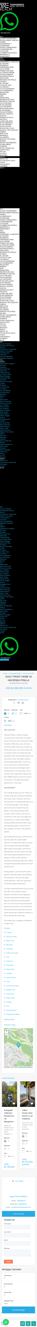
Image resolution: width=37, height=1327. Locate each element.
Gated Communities (8, 47)
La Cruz (3, 153)
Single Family (10, 998)
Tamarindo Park (7, 67)
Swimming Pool (11, 1010)
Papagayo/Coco (6, 117)
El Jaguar (4, 83)
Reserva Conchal (7, 101)
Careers (3, 166)
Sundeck (9, 1002)
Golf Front (9, 961)
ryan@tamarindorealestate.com (21, 1207)
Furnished (9, 949)
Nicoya (3, 151)
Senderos (4, 65)
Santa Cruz (5, 150)
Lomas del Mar (6, 121)
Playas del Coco (7, 128)
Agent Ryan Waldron (18, 1196)
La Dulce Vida (5, 85)
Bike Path (9, 945)
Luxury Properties (8, 38)
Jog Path (9, 973)
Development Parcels (9, 40)
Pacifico (3, 119)
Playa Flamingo (6, 74)
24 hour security (11, 936)
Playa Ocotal (5, 126)
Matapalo (4, 135)
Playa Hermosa (6, 123)
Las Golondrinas (7, 89)
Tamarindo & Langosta (9, 62)
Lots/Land (4, 51)
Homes (3, 42)
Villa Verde (5, 69)
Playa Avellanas (7, 108)
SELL (2, 58)
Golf (7, 957)
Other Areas (5, 144)
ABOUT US (4, 159)
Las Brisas (4, 87)
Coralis (3, 81)
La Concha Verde (7, 72)
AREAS (2, 60)
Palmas (3, 141)
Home (5, 673)
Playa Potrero (6, 112)
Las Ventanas (5, 107)
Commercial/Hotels (8, 53)
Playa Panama (5, 125)
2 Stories (9, 932)
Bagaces (3, 155)
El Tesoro (4, 63)
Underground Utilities (13, 1014)
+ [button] (6, 1031)
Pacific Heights (6, 114)
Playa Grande (6, 105)
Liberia (3, 132)
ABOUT (2, 157)
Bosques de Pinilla (8, 80)
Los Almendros (6, 90)
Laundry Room (11, 977)
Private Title (10, 994)
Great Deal (9, 965)
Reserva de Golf (7, 99)
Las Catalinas (6, 103)
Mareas (3, 94)
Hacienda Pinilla (7, 76)
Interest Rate (7, 1292)
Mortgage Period (8, 1301)
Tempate (3, 146)
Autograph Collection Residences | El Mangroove (9, 1116)
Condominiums (6, 49)
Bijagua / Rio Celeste (9, 130)
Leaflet (15, 1067)
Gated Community (12, 953)
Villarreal (4, 137)
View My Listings (18, 1214)
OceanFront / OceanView (6, 45)
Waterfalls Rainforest (5, 55)
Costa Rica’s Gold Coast (8, 462)
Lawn (8, 981)
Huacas (3, 116)
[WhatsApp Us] (6, 1322)
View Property (9, 1102)
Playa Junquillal (7, 148)
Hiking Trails (10, 969)
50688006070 (21, 1201)
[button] (10, 188)
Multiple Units (10, 990)
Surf (7, 1006)
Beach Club (10, 941)
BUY (1, 37)
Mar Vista (4, 134)
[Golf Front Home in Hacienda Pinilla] (18, 1045)
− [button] (6, 1034)
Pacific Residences (8, 142)
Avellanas (4, 78)
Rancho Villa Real (7, 139)
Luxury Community (12, 986)
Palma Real (4, 98)
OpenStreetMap (23, 1067)
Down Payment (8, 1284)
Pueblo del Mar (6, 71)
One (1, 96)
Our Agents (5, 164)
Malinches (4, 92)
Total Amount (7, 1275)
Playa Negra (5, 110)
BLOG (2, 168)
